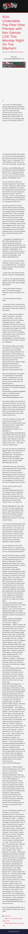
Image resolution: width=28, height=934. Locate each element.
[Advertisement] (14, 84)
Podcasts (7, 916)
